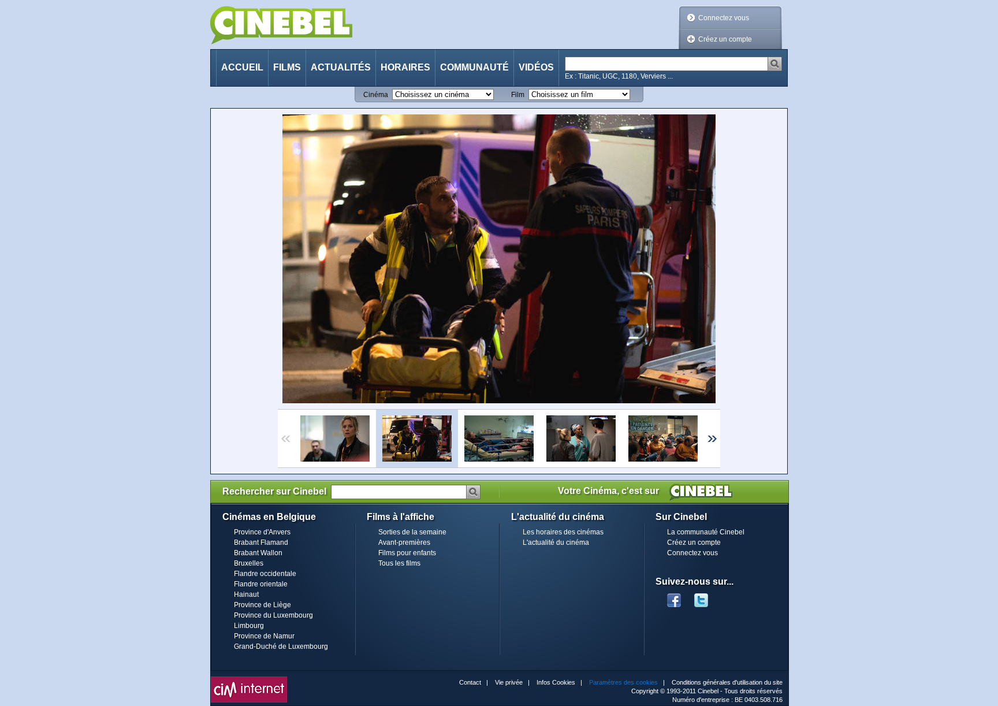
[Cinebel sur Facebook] (674, 597)
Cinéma (375, 95)
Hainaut (246, 594)
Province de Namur (264, 636)
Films (287, 67)
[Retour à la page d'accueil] (281, 25)
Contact (470, 682)
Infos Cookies (556, 682)
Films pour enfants (407, 553)
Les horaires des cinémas (563, 532)
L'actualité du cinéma (556, 542)
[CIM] (249, 679)
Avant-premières (404, 542)
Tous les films (399, 563)
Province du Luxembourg (273, 615)
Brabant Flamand (261, 542)
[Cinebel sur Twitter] (707, 597)
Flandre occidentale (265, 574)
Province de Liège (262, 605)
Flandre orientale (261, 584)
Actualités (341, 67)
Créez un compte (725, 39)
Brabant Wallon (258, 553)
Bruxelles (248, 563)
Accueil (242, 67)
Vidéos (536, 67)
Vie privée (509, 682)
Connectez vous (723, 18)
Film (517, 95)
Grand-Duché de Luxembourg (281, 646)
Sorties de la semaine (412, 532)
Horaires (405, 67)
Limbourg (249, 626)
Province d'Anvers (262, 532)
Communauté (474, 67)
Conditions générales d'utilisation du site (727, 682)
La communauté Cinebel (705, 532)
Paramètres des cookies (623, 682)
